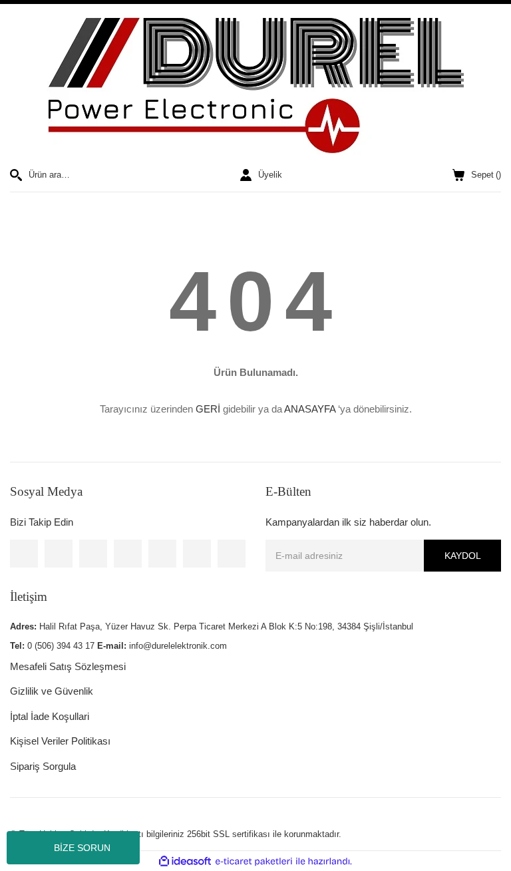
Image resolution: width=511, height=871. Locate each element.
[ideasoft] (185, 861)
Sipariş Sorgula (43, 766)
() (486, 175)
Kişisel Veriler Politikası (60, 741)
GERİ (208, 409)
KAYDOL (462, 555)
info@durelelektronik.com (178, 646)
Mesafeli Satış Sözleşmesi (68, 666)
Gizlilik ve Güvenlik (51, 691)
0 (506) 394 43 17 (60, 646)
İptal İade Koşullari (49, 716)
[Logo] (255, 86)
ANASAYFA (309, 409)
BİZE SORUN (82, 847)
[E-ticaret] (254, 861)
